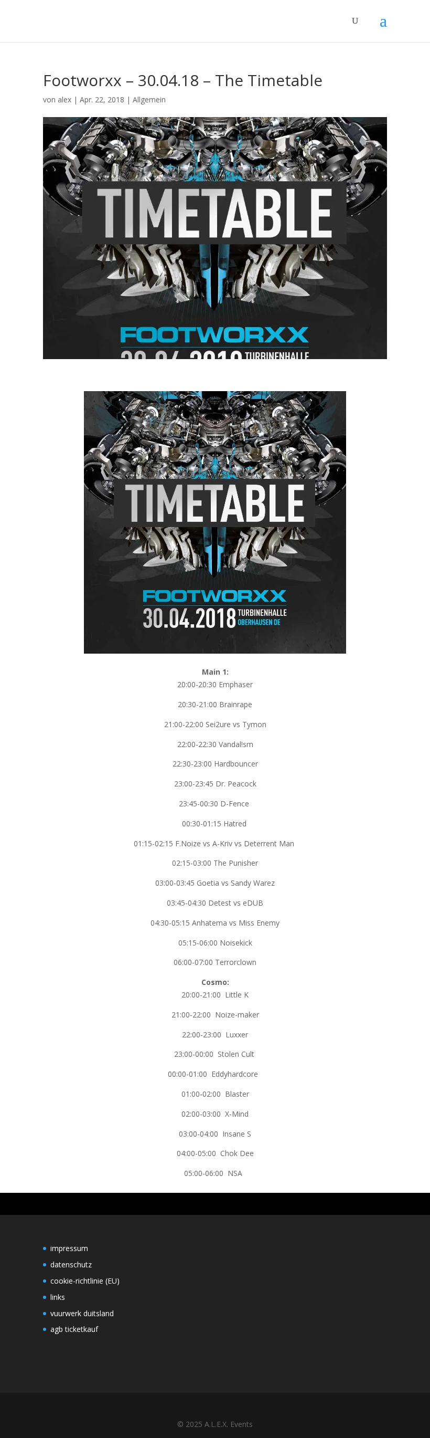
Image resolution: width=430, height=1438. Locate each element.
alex (64, 99)
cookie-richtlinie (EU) (85, 1281)
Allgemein (149, 99)
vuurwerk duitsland (82, 1313)
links (57, 1297)
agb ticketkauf (74, 1329)
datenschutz (71, 1264)
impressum (69, 1248)
